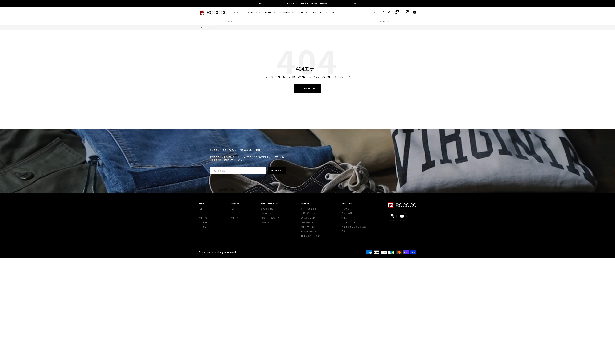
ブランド (203, 213)
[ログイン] (389, 12)
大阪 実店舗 (346, 213)
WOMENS (252, 12)
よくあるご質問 (308, 217)
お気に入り (266, 222)
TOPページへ (307, 88)
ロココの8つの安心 (310, 208)
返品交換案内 (307, 222)
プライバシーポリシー (351, 222)
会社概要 (345, 208)
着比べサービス (308, 226)
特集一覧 (203, 217)
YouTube (203, 222)
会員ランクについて (270, 217)
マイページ (266, 213)
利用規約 (345, 217)
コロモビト (204, 226)
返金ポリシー (347, 231)
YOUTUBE (303, 12)
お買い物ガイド (308, 213)
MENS (237, 12)
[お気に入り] (382, 12)
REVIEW (330, 12)
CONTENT (285, 12)
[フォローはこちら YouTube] (414, 12)
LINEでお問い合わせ (310, 235)
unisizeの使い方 (308, 231)
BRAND (268, 12)
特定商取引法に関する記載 (353, 226)
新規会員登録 (267, 208)
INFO (315, 12)
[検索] (375, 12)
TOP (200, 27)
